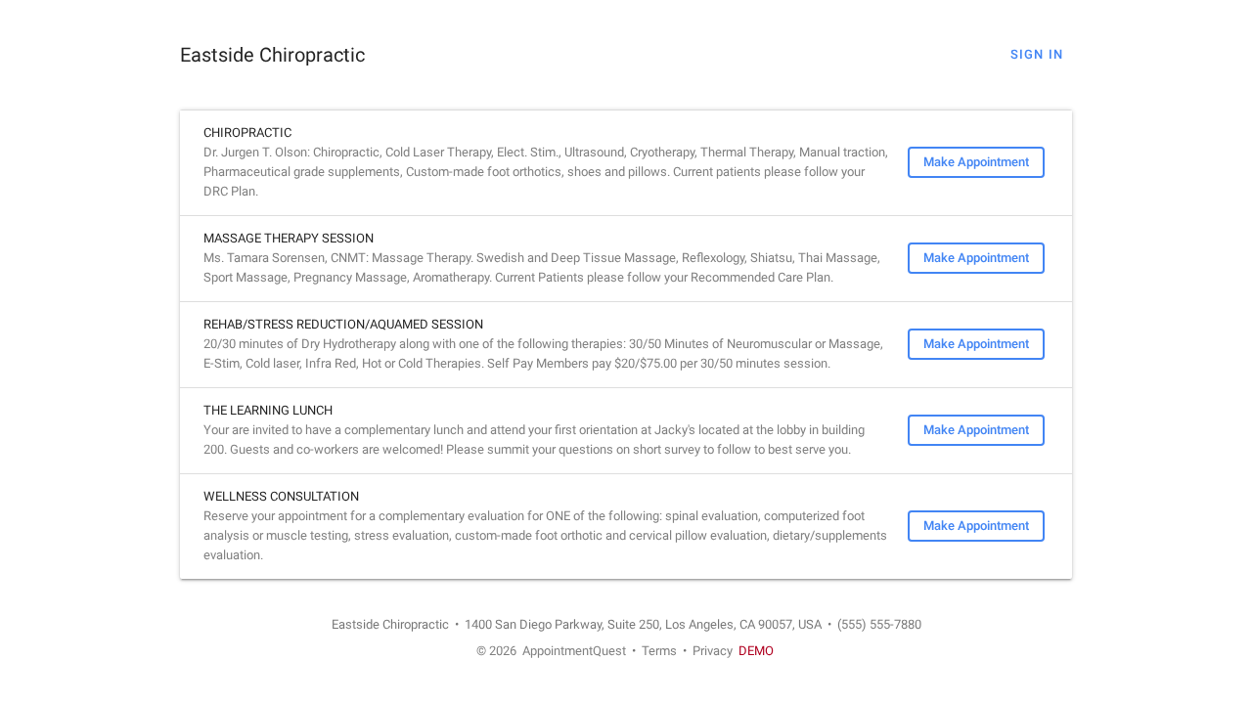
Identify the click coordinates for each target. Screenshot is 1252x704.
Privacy (713, 650)
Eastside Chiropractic (272, 54)
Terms (659, 650)
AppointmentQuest (574, 650)
